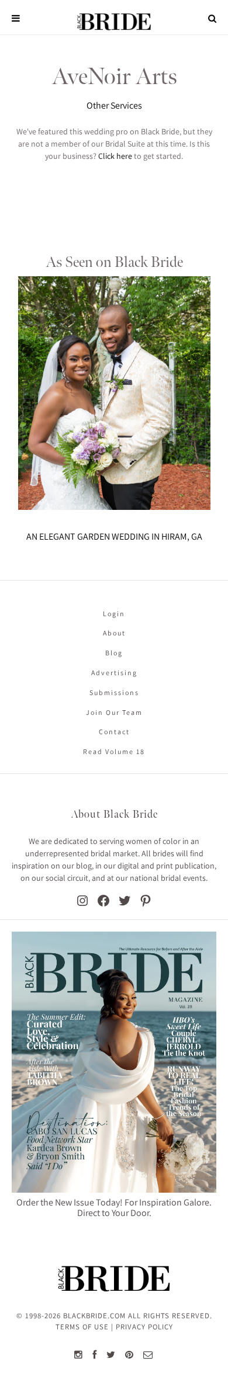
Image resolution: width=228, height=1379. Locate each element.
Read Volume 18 (114, 751)
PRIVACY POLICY (144, 1327)
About (114, 632)
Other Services (114, 105)
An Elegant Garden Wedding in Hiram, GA (114, 536)
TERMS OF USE (82, 1327)
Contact (114, 731)
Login (114, 613)
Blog (114, 652)
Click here (115, 156)
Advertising (114, 672)
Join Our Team (114, 712)
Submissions (114, 692)
